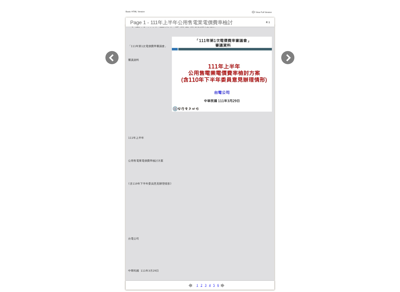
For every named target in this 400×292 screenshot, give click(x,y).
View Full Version (264, 12)
